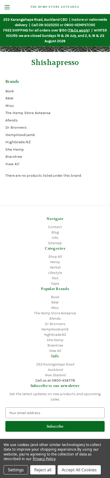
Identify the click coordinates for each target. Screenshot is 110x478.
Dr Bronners (16, 127)
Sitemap (55, 243)
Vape (55, 283)
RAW (9, 98)
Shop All (55, 256)
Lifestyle (55, 273)
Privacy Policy (44, 458)
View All (12, 164)
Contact (55, 227)
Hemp (55, 262)
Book (9, 91)
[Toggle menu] (7, 7)
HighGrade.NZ (18, 142)
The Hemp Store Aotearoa (27, 112)
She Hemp (14, 149)
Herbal (55, 267)
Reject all (42, 470)
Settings (16, 470)
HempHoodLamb (20, 134)
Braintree (13, 156)
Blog (55, 232)
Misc (9, 105)
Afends (11, 120)
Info (55, 238)
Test (55, 278)
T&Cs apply (79, 30)
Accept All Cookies (79, 470)
